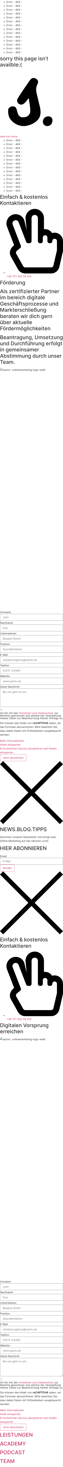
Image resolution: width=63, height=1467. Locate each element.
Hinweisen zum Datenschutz (36, 713)
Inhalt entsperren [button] (10, 744)
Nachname (6, 622)
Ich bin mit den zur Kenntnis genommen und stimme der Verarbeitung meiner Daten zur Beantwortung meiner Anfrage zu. (31, 715)
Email (3, 856)
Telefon (4, 665)
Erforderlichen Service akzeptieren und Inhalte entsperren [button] (28, 750)
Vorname (5, 612)
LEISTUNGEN (16, 1435)
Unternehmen (8, 633)
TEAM (7, 1461)
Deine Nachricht (10, 686)
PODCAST (12, 1452)
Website (5, 676)
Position (5, 644)
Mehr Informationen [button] (12, 740)
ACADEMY (13, 1444)
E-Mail (4, 654)
